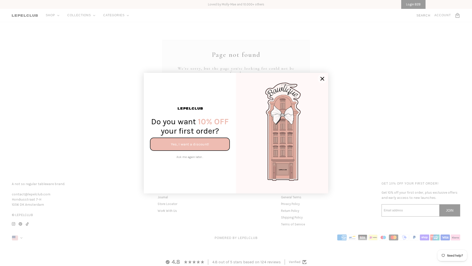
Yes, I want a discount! (190, 144)
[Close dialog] (322, 79)
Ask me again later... (190, 157)
